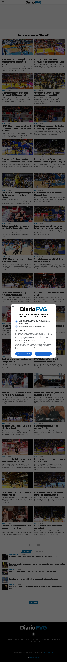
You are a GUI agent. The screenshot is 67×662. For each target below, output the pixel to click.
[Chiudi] (13, 306)
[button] (33, 330)
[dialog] (33, 331)
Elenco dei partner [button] (30, 340)
